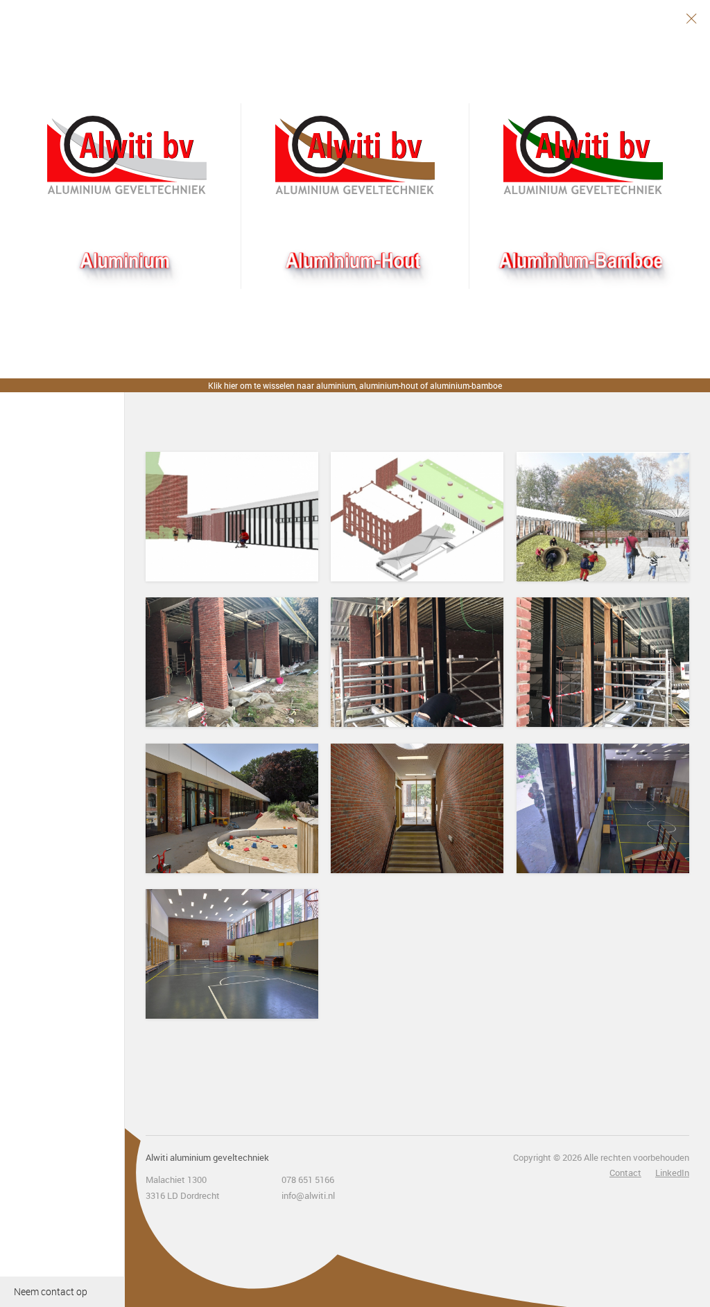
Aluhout (355, 155)
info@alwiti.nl (308, 1195)
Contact (625, 1172)
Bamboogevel (583, 155)
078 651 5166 (308, 1179)
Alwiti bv (127, 155)
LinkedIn (672, 1172)
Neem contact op (50, 1291)
